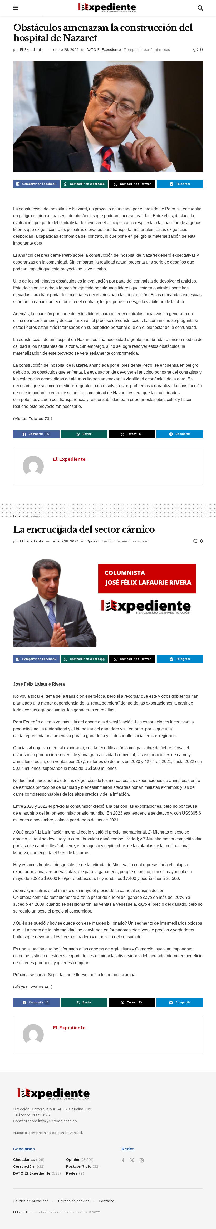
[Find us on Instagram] (142, 1161)
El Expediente (31, 50)
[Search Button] (200, 8)
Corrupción (23, 1166)
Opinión (32, 516)
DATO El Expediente (103, 50)
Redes (72, 1173)
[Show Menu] (15, 8)
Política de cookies (73, 1201)
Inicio (17, 516)
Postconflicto (78, 1166)
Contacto (106, 1201)
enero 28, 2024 (65, 50)
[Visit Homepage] (108, 8)
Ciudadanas (24, 1159)
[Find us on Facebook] (123, 1161)
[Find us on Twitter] (132, 1160)
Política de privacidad (30, 1201)
